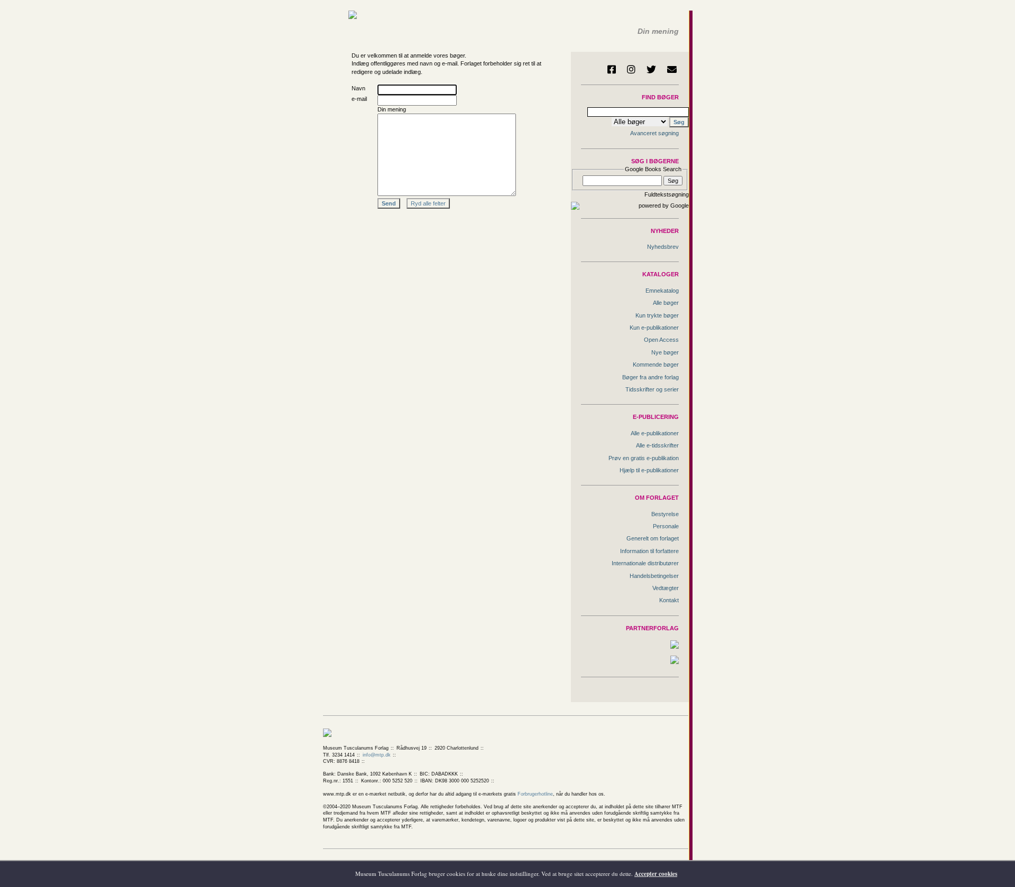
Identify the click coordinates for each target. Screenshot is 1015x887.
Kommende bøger (656, 364)
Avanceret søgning (654, 133)
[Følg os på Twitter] (651, 69)
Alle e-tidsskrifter (657, 445)
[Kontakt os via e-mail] (672, 69)
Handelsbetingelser (654, 576)
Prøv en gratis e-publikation (643, 458)
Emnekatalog (662, 290)
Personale (666, 526)
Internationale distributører (645, 563)
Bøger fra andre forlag (650, 377)
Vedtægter (665, 588)
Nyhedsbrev (663, 247)
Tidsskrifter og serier (652, 389)
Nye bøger (665, 352)
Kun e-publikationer (654, 327)
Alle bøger (666, 303)
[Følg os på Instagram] (631, 69)
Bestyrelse (665, 514)
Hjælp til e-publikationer (649, 470)
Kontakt (669, 600)
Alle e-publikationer (655, 433)
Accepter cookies (655, 874)
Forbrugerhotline (535, 794)
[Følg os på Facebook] (611, 69)
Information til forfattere (649, 551)
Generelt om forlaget (652, 538)
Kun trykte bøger (657, 315)
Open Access (661, 340)
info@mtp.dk (377, 755)
